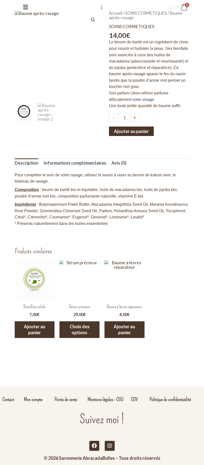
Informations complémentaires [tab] (75, 163)
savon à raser (114, 175)
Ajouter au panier (131, 131)
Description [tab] (26, 163)
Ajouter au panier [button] (34, 329)
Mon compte (33, 399)
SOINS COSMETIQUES (131, 26)
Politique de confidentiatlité (170, 399)
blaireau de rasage (31, 181)
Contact (8, 399)
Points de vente (65, 399)
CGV (134, 399)
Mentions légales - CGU (105, 399)
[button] (25, 7)
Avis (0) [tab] (118, 163)
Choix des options (80, 329)
